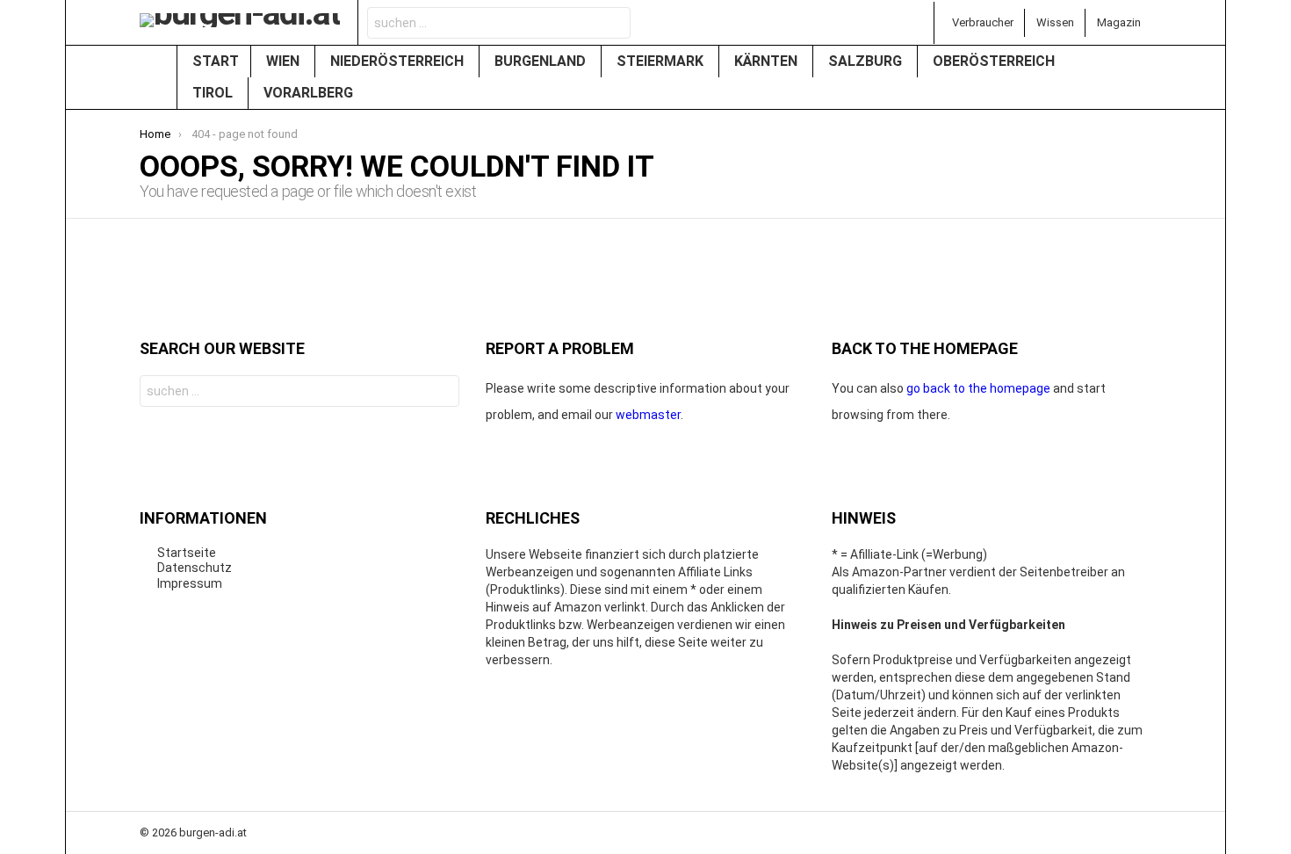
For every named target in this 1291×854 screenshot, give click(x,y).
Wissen (1055, 22)
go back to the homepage (978, 388)
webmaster (648, 415)
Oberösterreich (995, 61)
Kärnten (767, 61)
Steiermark (662, 61)
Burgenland (541, 61)
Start (215, 61)
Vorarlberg (310, 92)
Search (612, 25)
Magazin (1119, 22)
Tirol (214, 92)
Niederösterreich (398, 61)
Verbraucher (982, 22)
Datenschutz (194, 568)
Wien (284, 61)
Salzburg (866, 61)
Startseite (186, 553)
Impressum (189, 583)
